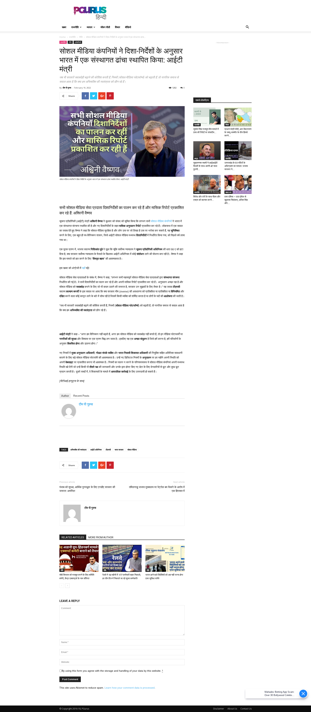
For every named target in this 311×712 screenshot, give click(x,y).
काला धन (228, 192)
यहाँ (83, 268)
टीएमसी (108, 449)
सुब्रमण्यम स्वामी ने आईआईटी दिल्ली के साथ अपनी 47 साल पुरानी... (205, 166)
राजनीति (75, 27)
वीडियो (128, 27)
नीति (81, 37)
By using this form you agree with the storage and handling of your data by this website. (112, 670)
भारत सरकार (119, 449)
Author (65, 395)
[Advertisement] (186, 13)
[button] (247, 27)
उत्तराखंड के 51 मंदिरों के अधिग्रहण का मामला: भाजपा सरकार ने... (236, 166)
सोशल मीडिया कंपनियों (161, 221)
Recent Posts (81, 395)
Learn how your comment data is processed (130, 687)
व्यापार (89, 27)
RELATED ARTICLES (73, 537)
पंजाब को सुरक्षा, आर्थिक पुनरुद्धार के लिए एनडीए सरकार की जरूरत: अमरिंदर (87, 489)
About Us (232, 708)
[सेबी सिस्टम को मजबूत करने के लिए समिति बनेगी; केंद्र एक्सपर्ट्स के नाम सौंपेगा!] (79, 558)
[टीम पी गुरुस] (69, 411)
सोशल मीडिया (132, 449)
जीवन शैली (105, 27)
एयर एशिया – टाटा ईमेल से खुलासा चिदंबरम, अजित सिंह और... (236, 199)
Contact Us (246, 708)
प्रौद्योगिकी (78, 42)
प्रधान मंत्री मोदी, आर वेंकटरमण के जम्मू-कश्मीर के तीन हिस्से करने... (237, 132)
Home (62, 37)
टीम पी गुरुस (67, 87)
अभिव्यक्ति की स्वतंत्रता (78, 449)
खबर (64, 27)
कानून (196, 158)
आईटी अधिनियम (96, 449)
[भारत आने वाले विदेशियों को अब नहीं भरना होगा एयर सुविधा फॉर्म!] (165, 558)
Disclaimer (218, 708)
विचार (117, 27)
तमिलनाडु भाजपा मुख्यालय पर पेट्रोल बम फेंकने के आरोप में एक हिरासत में (157, 489)
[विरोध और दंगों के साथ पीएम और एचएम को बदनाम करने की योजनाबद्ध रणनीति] (207, 184)
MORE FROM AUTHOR (100, 537)
